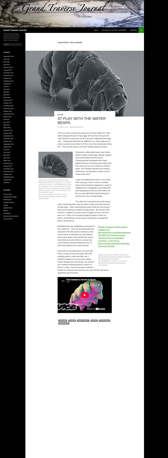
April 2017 (6, 95)
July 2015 (6, 149)
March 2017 (7, 97)
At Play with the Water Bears (82, 120)
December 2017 (8, 73)
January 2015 (7, 166)
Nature (60, 114)
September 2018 (8, 56)
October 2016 (7, 111)
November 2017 (8, 75)
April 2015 (6, 158)
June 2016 (6, 122)
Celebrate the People (10, 197)
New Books (7, 213)
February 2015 (8, 163)
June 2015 (6, 152)
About (96, 30)
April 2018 (6, 64)
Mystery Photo (7, 208)
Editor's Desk (7, 199)
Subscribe (133, 30)
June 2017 (6, 89)
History (5, 205)
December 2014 (8, 169)
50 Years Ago (7, 194)
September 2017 (8, 81)
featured (63, 320)
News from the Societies (10, 216)
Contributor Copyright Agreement (114, 30)
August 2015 (7, 147)
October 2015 (7, 141)
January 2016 (7, 133)
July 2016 (6, 119)
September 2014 (8, 177)
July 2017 (6, 86)
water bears (64, 323)
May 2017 (6, 92)
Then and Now (8, 219)
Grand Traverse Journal (15, 30)
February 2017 (8, 100)
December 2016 (8, 106)
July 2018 (6, 59)
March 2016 (7, 128)
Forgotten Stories (8, 202)
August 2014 (7, 180)
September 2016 (8, 114)
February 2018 (8, 67)
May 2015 (6, 155)
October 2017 (7, 78)
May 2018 (6, 62)
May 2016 (6, 125)
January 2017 (7, 103)
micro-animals (83, 320)
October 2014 (7, 174)
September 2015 (8, 144)
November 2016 (8, 108)
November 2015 (8, 138)
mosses (94, 320)
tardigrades (104, 320)
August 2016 (7, 117)
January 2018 (7, 70)
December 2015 (8, 136)
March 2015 (7, 160)
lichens (72, 320)
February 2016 (8, 130)
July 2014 (6, 182)
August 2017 (7, 84)
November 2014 (8, 171)
